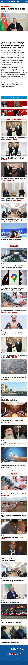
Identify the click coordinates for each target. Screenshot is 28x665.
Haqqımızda (7, 658)
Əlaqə (17, 658)
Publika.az (4, 50)
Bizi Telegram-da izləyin (14, 97)
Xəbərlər (12, 658)
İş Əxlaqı (21, 658)
